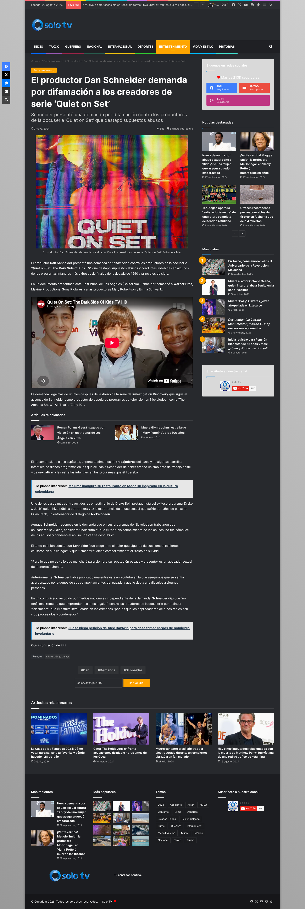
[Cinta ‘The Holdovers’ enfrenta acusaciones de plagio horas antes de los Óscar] (121, 729)
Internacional (120, 46)
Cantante (163, 811)
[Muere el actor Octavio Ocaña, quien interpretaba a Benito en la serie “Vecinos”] (213, 287)
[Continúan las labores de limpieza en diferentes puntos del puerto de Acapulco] (102, 841)
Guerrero (73, 46)
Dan (86, 670)
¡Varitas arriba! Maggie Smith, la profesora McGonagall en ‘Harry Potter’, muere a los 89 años (256, 163)
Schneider (134, 670)
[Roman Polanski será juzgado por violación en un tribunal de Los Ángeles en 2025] (42, 432)
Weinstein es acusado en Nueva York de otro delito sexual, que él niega (129, 4)
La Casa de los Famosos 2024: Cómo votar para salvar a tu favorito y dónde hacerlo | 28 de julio (58, 752)
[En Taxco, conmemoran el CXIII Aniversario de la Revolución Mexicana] (213, 267)
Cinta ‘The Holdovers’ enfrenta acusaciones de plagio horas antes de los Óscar (120, 752)
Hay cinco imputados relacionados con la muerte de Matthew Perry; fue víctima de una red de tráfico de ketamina (246, 752)
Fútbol (161, 825)
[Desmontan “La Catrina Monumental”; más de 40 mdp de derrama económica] (213, 325)
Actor (191, 804)
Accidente (176, 804)
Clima (177, 811)
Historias (227, 46)
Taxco (54, 46)
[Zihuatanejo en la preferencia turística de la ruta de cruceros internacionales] (140, 841)
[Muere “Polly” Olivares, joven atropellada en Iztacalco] (213, 307)
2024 (161, 804)
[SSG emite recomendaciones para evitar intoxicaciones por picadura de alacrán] (102, 830)
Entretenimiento (173, 46)
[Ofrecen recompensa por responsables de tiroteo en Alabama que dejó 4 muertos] (257, 194)
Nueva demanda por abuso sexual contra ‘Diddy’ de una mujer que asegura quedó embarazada (216, 163)
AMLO (203, 804)
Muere (185, 833)
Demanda (107, 670)
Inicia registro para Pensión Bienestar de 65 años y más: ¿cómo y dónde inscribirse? (248, 344)
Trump (190, 840)
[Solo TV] (52, 25)
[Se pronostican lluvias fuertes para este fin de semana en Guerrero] (140, 830)
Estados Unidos (167, 818)
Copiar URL (136, 683)
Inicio (38, 46)
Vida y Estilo (203, 46)
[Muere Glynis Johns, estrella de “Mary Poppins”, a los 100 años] (126, 432)
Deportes (145, 46)
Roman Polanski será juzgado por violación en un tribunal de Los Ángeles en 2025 (81, 433)
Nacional (94, 46)
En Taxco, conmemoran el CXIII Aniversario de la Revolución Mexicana (250, 265)
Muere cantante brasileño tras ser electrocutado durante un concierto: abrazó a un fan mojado (181, 752)
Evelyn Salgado (191, 818)
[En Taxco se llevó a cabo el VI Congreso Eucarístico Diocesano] (121, 830)
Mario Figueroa (166, 833)
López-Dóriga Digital (57, 656)
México (198, 833)
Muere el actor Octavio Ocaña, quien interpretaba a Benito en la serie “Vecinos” (251, 285)
